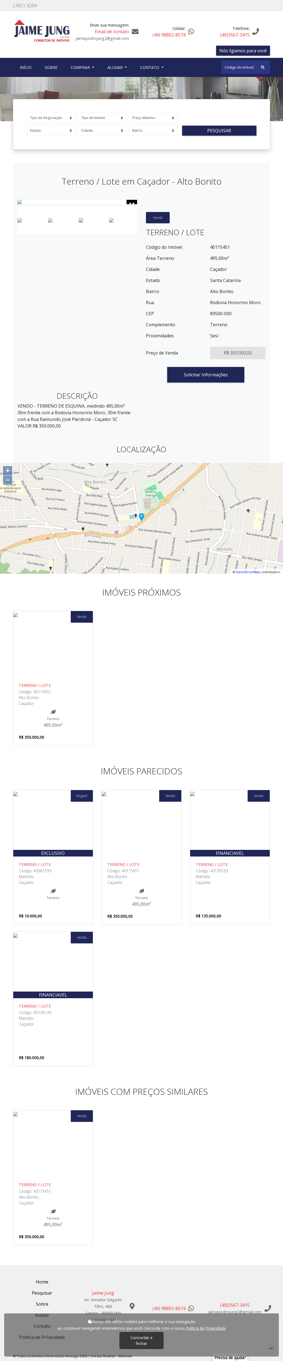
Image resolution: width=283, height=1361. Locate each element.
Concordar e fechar (141, 1340)
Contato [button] (150, 67)
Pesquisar (219, 131)
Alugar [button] (116, 67)
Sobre (52, 67)
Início (27, 67)
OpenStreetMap (248, 572)
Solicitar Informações (206, 375)
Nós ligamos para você (243, 51)
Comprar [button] (81, 67)
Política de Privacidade (206, 1328)
